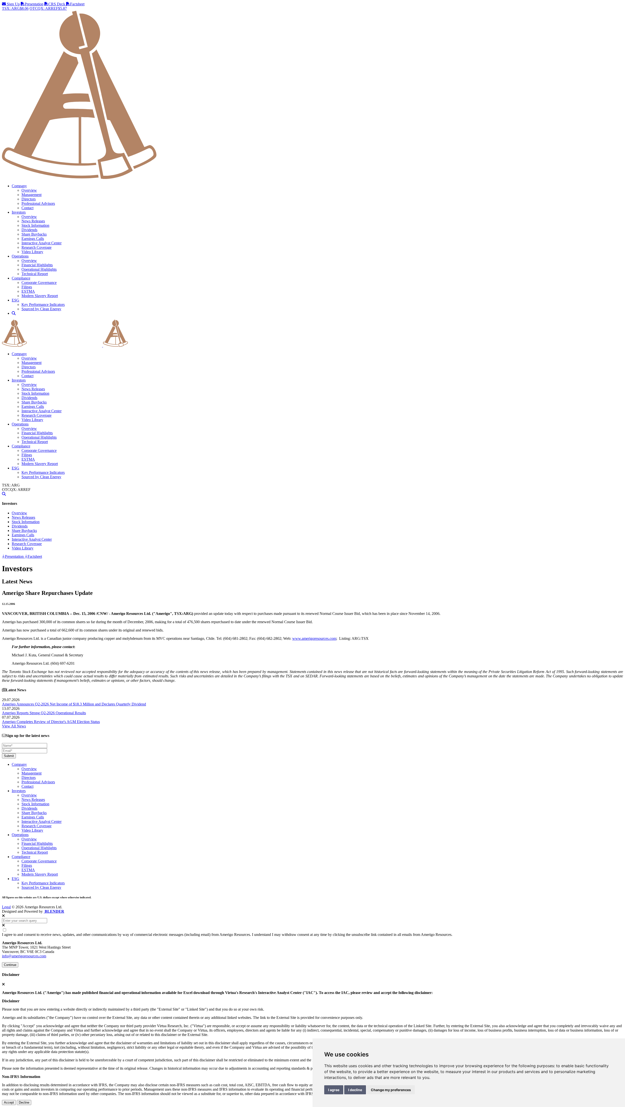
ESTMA (28, 291)
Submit (9, 756)
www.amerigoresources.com (314, 638)
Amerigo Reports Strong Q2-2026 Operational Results (44, 713)
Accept (9, 1102)
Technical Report (34, 274)
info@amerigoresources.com (24, 956)
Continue (10, 965)
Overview (29, 190)
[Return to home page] (312, 178)
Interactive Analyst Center (41, 243)
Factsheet (77, 4)
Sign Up (13, 4)
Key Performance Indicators (43, 304)
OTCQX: (48, 8)
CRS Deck (57, 4)
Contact (27, 208)
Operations (20, 424)
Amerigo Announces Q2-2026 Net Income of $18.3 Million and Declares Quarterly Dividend (74, 704)
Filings (26, 287)
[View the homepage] (102, 345)
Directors (28, 199)
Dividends (29, 230)
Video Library (32, 252)
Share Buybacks (34, 234)
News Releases (33, 221)
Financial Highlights (37, 265)
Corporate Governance (39, 282)
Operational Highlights (39, 269)
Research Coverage (36, 247)
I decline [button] (355, 1090)
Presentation (34, 4)
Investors (19, 380)
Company (19, 354)
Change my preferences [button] (391, 1090)
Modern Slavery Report (39, 296)
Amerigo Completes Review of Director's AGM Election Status (51, 722)
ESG (15, 468)
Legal (6, 907)
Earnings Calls (32, 239)
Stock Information (35, 225)
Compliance (21, 446)
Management (31, 195)
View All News (14, 726)
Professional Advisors (38, 203)
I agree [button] (333, 1090)
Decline (24, 1102)
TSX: (15, 8)
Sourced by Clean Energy (41, 309)
